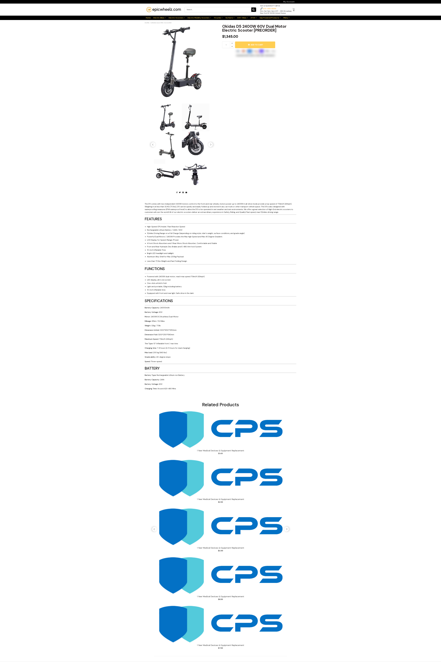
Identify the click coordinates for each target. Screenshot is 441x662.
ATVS (253, 18)
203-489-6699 (269, 8)
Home (148, 18)
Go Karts (229, 18)
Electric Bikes (159, 18)
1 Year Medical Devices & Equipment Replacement (220, 450)
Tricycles (218, 18)
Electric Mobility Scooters (199, 18)
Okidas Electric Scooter (161, 23)
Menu (285, 18)
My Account (289, 2)
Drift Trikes (242, 18)
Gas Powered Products (270, 18)
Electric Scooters (176, 18)
